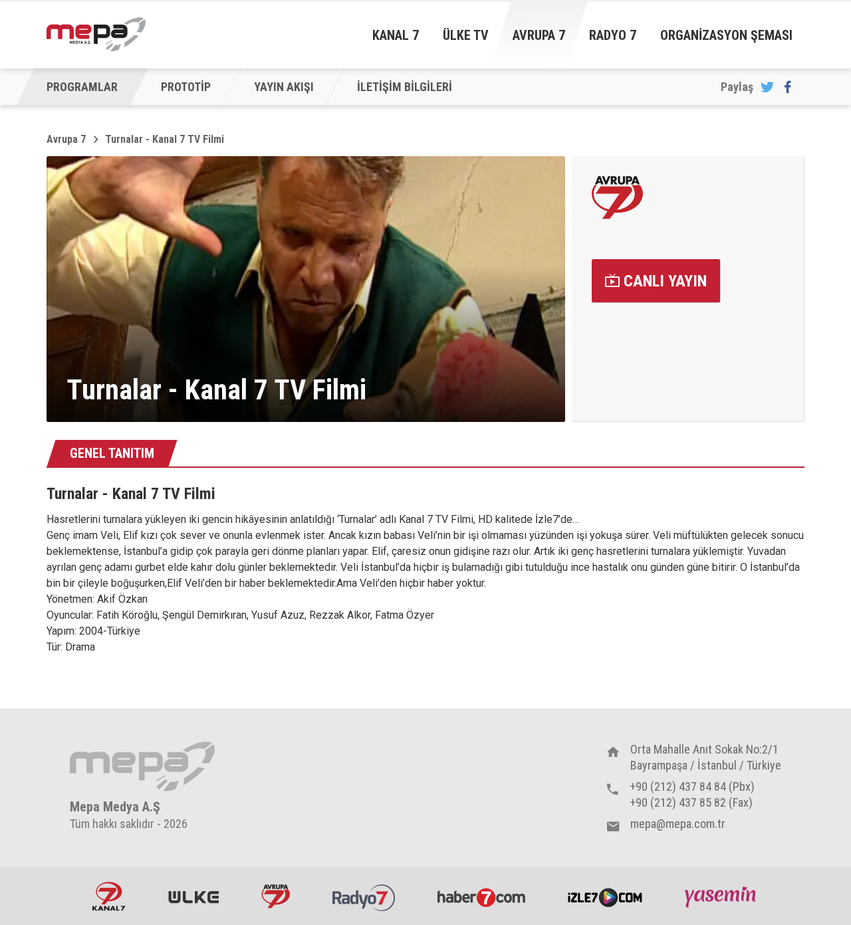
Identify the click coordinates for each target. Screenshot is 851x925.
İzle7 (605, 896)
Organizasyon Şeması (726, 35)
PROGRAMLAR (82, 87)
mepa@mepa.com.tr (677, 824)
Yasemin (722, 896)
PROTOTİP (186, 87)
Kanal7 (109, 896)
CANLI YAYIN (663, 281)
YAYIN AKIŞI (284, 87)
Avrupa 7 (539, 35)
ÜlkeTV (193, 896)
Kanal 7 (395, 35)
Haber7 (481, 896)
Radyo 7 (612, 35)
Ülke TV (466, 35)
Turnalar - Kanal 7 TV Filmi (164, 139)
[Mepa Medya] (96, 34)
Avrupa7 (275, 896)
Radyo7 (363, 896)
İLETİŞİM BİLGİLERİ (404, 87)
